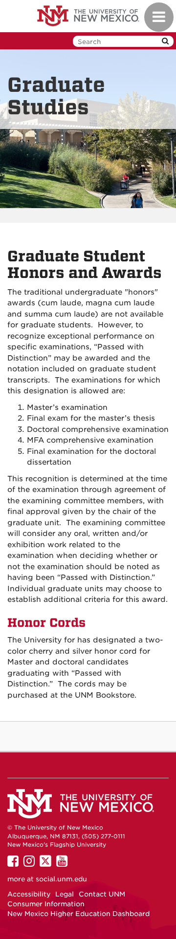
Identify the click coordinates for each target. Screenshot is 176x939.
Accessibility (28, 894)
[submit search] (165, 41)
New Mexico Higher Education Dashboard (78, 914)
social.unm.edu (61, 879)
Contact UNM (102, 894)
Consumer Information (46, 904)
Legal (64, 894)
